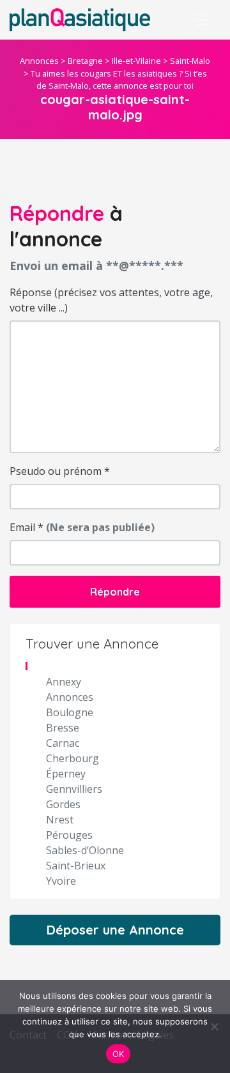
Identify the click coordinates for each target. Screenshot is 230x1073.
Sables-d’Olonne (85, 850)
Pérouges (69, 835)
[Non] (214, 1026)
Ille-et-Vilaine (136, 60)
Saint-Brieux (75, 866)
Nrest (59, 820)
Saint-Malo (190, 60)
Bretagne (85, 60)
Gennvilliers (74, 789)
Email (82, 527)
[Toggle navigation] (203, 20)
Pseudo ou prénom (60, 471)
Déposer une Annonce (115, 930)
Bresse (62, 728)
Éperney (66, 774)
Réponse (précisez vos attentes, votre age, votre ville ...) (111, 300)
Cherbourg (72, 758)
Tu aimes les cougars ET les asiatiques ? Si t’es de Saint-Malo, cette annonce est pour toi (119, 79)
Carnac (62, 743)
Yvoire (61, 881)
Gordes (63, 804)
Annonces (39, 60)
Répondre (115, 591)
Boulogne (69, 712)
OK (118, 1054)
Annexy (63, 682)
